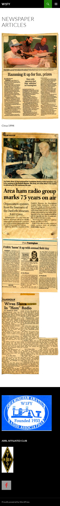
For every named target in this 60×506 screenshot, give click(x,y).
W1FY (6, 4)
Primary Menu (56, 4)
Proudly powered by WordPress (16, 502)
